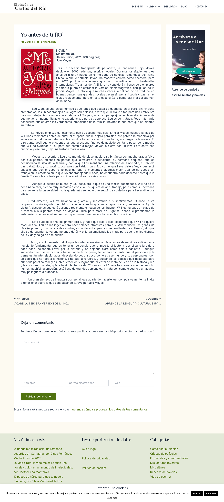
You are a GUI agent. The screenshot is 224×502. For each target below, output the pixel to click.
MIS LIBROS (170, 6)
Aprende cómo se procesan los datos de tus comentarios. (110, 409)
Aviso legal (89, 449)
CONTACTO (201, 6)
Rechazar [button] (211, 493)
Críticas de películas (163, 453)
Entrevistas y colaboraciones (169, 458)
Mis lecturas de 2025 (27, 458)
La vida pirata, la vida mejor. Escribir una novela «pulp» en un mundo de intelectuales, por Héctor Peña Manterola (43, 467)
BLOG (184, 6)
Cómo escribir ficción (164, 449)
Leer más (112, 497)
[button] (158, 6)
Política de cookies (94, 468)
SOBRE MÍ (137, 6)
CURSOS (152, 6)
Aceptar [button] (197, 493)
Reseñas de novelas (163, 472)
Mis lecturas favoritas (164, 463)
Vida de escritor (160, 476)
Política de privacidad (96, 458)
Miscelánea (157, 467)
